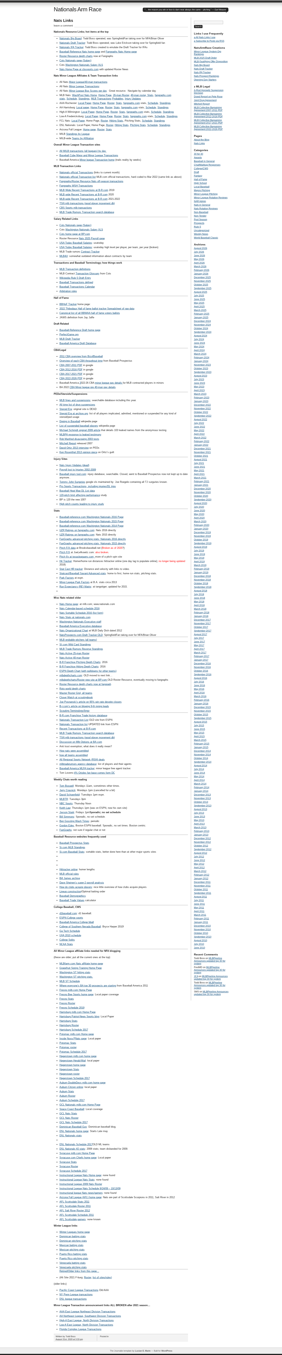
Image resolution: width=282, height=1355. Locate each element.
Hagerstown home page (72, 1065)
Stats (150, 95)
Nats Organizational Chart (73, 630)
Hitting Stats (116, 120)
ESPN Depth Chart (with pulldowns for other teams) (87, 671)
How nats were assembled (74, 750)
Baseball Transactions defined (76, 282)
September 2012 (202, 849)
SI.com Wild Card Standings (75, 644)
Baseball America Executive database (80, 626)
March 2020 (200, 521)
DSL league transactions (73, 1298)
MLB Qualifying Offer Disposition (211, 61)
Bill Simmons (66, 816)
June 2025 (199, 299)
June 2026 (199, 255)
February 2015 (201, 743)
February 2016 (201, 700)
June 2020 (199, 510)
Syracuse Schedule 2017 (73, 1170)
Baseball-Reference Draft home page (79, 330)
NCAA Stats (66, 944)
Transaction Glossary (87, 273)
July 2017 (199, 638)
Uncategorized (201, 230)
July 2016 (199, 681)
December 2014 (202, 751)
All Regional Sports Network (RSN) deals (82, 759)
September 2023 (202, 372)
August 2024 (200, 335)
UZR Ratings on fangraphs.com (76, 530)
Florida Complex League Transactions (80, 1329)
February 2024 (201, 357)
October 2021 (201, 456)
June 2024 (199, 343)
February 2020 (201, 525)
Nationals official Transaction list (77, 176)
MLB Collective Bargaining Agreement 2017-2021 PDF (208, 121)
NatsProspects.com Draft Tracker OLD (81, 634)
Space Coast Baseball (71, 1109)
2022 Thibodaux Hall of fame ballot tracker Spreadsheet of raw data (96, 308)
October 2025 (201, 284)
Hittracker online (68, 869)
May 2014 (199, 776)
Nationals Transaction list (73, 724)
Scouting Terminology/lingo (74, 710)
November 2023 (202, 365)
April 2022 (199, 434)
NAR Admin (200, 201)
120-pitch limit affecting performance (79, 495)
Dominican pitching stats (73, 1240)
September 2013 (202, 805)
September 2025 (202, 288)
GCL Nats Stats (68, 1113)
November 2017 (202, 623)
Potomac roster (68, 1047)
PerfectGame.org (68, 334)
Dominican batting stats (72, 1236)
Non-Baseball (201, 212)
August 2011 (200, 896)
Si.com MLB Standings (72, 847)
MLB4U (63, 256)
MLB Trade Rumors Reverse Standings (81, 648)
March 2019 (200, 565)
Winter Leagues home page (74, 1232)
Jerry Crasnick (67, 790)
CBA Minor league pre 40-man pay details (93, 387)
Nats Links (63, 20)
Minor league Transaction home (97, 159)
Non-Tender (200, 216)
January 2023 (201, 401)
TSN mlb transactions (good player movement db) (87, 203)
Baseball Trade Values (71, 900)
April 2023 (199, 390)
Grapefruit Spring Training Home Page (80, 968)
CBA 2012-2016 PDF (70, 369)
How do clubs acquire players (75, 887)
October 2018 (201, 583)
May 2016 (199, 689)
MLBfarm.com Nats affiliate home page (81, 963)
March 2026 (200, 266)
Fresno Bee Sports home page (76, 994)
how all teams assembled (73, 755)
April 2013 (199, 824)
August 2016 (200, 678)
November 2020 (202, 492)
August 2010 (200, 940)
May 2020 (199, 514)
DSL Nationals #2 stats (72, 1148)
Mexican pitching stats (72, 1249)
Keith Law (64, 807)
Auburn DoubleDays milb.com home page (82, 1082)
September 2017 (202, 630)
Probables (117, 98)
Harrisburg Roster (69, 1025)
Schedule (72, 98)
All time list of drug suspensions (77, 404)
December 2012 (202, 838)
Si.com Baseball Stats (71, 851)
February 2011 (201, 918)
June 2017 (199, 641)
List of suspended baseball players (78, 425)
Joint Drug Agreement (205, 100)
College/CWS (201, 168)
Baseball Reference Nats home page (79, 51)
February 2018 (201, 612)
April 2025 (199, 306)
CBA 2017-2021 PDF (70, 374)
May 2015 (199, 732)
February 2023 (201, 397)
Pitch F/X (64, 552)
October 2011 (201, 889)
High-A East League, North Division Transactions (86, 1320)
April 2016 (199, 692)
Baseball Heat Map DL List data (77, 490)
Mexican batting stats (71, 1245)
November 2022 (202, 408)
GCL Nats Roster (68, 1117)
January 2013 (201, 834)
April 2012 (199, 867)
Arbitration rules (68, 291)
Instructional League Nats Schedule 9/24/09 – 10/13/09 (89, 1188)
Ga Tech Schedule (69, 931)
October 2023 (201, 368)
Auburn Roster (67, 1095)
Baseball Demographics (72, 895)
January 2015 (201, 747)
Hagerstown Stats (69, 1069)
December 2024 (202, 321)
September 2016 (202, 674)
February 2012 (201, 875)
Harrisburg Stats (68, 1020)
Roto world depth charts (72, 688)
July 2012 (199, 856)
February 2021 (201, 481)
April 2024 (199, 350)
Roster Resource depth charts (76, 56)
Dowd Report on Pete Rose (208, 96)
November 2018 (202, 579)
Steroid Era (65, 409)
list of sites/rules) (102, 1277)
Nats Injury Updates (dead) (74, 465)
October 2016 (201, 671)
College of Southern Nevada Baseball (80, 926)
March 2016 (200, 696)
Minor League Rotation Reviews (211, 197)
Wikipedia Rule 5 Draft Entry (75, 277)
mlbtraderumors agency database (77, 764)
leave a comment (63, 25)
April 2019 (199, 561)
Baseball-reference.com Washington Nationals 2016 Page (91, 517)
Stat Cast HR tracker (71, 569)
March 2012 (200, 871)
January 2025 (201, 317)
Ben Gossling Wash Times (74, 821)
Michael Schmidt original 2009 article (79, 430)
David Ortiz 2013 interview (74, 447)
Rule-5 (197, 226)
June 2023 (199, 383)
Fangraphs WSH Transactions (76, 185)
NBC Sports (66, 803)
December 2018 (202, 576)
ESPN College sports (71, 917)
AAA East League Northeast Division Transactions (87, 1311)
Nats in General (202, 205)
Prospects (199, 223)
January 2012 (201, 878)
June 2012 (199, 860)
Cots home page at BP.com (74, 234)
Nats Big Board (202, 65)
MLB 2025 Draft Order (205, 58)
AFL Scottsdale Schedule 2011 (76, 1214)
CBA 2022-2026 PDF (70, 378)
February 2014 (201, 787)
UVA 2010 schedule (70, 935)
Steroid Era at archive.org (73, 413)
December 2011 (202, 882)
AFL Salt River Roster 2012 (74, 1210)
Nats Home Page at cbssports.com (79, 69)
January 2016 (201, 703)
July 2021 (199, 463)
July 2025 (199, 295)
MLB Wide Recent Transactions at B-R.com (83, 190)
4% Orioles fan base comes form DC (94, 772)
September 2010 (202, 936)
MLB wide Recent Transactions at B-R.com (83, 194)
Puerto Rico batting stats (73, 1254)
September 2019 (202, 543)
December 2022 (202, 405)
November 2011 (202, 885)
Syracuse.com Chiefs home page (77, 1157)
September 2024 (202, 332)
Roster (110, 103)
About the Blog (201, 139)
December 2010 (202, 926)
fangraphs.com (131, 103)
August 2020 (200, 503)
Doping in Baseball (69, 421)
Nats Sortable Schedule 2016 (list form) (81, 612)
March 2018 (200, 609)
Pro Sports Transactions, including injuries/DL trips (87, 486)
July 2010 (199, 944)
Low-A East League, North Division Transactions (86, 1324)
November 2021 (202, 452)
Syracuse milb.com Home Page (77, 1153)
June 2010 (199, 947)
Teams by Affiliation (83, 138)
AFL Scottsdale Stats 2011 (74, 1201)
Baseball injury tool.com (72, 474)
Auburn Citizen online (71, 1087)
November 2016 (202, 667)
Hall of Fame (200, 179)
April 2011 (199, 911)
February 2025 (201, 314)
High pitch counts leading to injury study (81, 504)
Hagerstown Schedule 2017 (74, 1078)
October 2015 (201, 714)
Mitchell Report (67, 443)
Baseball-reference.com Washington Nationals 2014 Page (91, 525)
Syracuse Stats (68, 1162)
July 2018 (199, 594)
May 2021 (199, 470)
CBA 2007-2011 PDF (70, 365)
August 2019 (200, 547)
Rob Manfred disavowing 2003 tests (79, 439)
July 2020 (199, 507)
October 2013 (201, 802)
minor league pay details (109, 382)
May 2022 (199, 430)
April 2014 (199, 780)
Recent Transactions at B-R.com (77, 728)
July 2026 (199, 252)
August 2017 (200, 634)
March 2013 (200, 827)
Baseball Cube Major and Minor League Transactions (88, 155)
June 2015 (199, 729)
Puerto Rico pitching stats (73, 1258)
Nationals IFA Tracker (71, 47)
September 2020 (202, 499)
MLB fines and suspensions (74, 400)
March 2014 (200, 783)
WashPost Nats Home (84, 95)
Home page (89, 129)
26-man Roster (121, 95)
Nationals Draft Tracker (72, 42)
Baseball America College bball (76, 922)
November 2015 (202, 711)
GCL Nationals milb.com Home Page (79, 1104)
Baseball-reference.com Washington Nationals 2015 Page (91, 521)
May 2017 (199, 645)
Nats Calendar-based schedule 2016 (79, 608)
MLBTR (63, 799)
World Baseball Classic (206, 237)
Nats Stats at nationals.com (75, 617)
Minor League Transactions (84, 86)
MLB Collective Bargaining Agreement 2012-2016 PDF (208, 115)
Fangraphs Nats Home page (121, 51)
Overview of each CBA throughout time (81, 360)
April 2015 (199, 736)
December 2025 (202, 277)
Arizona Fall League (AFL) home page (80, 1197)
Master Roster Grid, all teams (75, 693)
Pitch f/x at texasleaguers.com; (77, 556)
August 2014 (200, 765)
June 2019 (199, 554)
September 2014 (202, 762)
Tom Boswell (66, 785)
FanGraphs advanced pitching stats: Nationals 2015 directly (92, 543)
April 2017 (199, 649)
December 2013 (202, 794)
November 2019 (202, 536)
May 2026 (199, 259)
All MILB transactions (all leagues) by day (83, 151)
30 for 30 (198, 154)
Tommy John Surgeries (72, 481)
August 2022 (200, 419)
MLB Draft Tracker (69, 338)
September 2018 (202, 587)
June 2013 (199, 816)
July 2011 (199, 900)
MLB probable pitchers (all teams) (78, 639)
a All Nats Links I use (204, 37)
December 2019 (202, 532)
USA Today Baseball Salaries (75, 242)
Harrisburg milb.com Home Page (77, 1012)
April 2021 (199, 474)
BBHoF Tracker (68, 304)
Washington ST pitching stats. (76, 976)
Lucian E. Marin (143, 1351)
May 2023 (199, 386)
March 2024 (200, 354)
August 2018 (200, 590)
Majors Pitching (202, 190)
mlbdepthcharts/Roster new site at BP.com (83, 679)
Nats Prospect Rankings (206, 76)
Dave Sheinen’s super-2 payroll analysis (81, 882)
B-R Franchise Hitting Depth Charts (79, 666)
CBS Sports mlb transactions (75, 207)
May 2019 (199, 558)
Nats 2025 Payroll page (92, 238)
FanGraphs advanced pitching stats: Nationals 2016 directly (92, 539)
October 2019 (201, 539)
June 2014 (199, 773)
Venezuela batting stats (72, 1262)
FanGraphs (65, 829)
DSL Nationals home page (73, 1131)
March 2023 (200, 394)
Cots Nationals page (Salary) (75, 60)
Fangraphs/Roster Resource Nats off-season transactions (91, 181)
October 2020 (201, 496)
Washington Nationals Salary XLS (84, 64)
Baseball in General (204, 161)
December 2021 (202, 448)
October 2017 (201, 627)
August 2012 (200, 853)
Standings (84, 98)
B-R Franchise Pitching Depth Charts (80, 662)
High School (200, 183)
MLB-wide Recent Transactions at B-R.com (83, 198)
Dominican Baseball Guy (73, 1126)
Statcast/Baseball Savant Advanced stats (82, 573)
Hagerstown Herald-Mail (72, 1060)
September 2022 (202, 416)
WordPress (166, 1351)
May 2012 (199, 864)
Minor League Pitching (206, 194)
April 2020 (199, 518)
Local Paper (84, 103)
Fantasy (198, 175)
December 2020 (202, 488)
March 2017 (200, 652)
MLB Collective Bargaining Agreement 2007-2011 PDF (208, 109)
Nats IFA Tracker (202, 72)
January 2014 (201, 791)
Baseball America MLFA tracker (76, 768)
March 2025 (200, 310)
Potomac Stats (67, 1043)
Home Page (104, 95)
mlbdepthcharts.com (70, 675)
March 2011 (200, 915)
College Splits (67, 939)
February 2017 (201, 656)
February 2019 (201, 569)
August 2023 (200, 375)
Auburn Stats (66, 1091)
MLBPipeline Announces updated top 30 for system (209, 961)
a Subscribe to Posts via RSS (209, 41)
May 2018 (199, 601)
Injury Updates (133, 98)
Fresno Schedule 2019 (71, 1007)
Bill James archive (69, 878)
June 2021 (199, 467)
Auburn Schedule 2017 (72, 1100)
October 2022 (201, 412)
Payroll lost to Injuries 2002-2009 (77, 469)
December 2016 (202, 663)
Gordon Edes (66, 825)
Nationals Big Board (70, 38)
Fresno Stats (66, 998)
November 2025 (202, 281)
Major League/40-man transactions (88, 82)
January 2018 (201, 616)
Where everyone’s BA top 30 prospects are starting (87, 985)
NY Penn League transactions (76, 1294)
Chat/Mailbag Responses (207, 165)
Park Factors (66, 577)
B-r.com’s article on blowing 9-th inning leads (84, 706)
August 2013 (200, 809)
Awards (198, 157)
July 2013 (199, 813)
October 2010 (201, 933)
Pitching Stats (138, 125)
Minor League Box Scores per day (88, 90)
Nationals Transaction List (73, 719)
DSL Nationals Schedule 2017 (76, 1144)
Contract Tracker (90, 251)
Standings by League (78, 133)
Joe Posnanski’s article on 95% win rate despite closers (90, 701)
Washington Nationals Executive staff (80, 621)
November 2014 (202, 754)
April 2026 (199, 263)
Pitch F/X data (67, 547)
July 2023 (199, 379)
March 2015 (200, 740)
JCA (196, 976)
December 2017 (202, 620)
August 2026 (200, 248)
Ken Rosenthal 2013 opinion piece (78, 452)
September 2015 (202, 718)
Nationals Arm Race (77, 9)
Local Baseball (201, 186)
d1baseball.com (68, 913)
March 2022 (200, 437)
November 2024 (202, 324)
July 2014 (199, 769)
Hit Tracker (65, 561)
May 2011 (199, 907)
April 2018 (199, 605)
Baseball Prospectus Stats (74, 843)
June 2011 (199, 904)
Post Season (200, 219)
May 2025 (199, 303)
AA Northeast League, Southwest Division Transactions (90, 1316)
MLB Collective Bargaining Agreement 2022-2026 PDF (208, 128)
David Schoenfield (69, 794)
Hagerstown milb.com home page (77, 1056)
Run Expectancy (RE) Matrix (75, 586)
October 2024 (201, 328)
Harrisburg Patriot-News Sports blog (79, 1016)
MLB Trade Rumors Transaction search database (86, 212)
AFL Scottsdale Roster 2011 (75, 1206)
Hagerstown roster (69, 1073)
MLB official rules (69, 873)
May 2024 (199, 346)
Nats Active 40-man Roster (74, 657)
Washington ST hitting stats (74, 972)
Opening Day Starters (205, 79)
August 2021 (200, 459)
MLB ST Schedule (69, 981)
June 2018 (199, 598)
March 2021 (200, 477)
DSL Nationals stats (70, 1135)
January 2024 (201, 361)
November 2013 (202, 798)
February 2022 (201, 441)
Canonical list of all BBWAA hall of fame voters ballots (89, 313)
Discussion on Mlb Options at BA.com (80, 741)
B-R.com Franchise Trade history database (83, 715)
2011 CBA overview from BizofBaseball (81, 356)
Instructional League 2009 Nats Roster (80, 1184)
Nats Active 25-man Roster (74, 653)
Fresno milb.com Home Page (75, 990)
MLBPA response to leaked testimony (80, 434)
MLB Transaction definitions (75, 269)
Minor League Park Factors (74, 582)
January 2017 (201, 660)
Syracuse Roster (68, 1166)
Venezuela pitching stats (73, 1267)
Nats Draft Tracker (203, 68)
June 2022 (199, 426)
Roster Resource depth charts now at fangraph (85, 684)
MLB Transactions (101, 98)
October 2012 (201, 845)
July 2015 (199, 725)
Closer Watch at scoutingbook (76, 697)
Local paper (82, 107)
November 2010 (202, 929)
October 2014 (201, 758)
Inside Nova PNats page (73, 1038)
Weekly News (201, 234)
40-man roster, (139, 95)
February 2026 (201, 270)
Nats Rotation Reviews (206, 208)
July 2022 (199, 423)
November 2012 (202, 842)
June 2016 (199, 685)
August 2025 (200, 292)
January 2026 (201, 273)
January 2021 (201, 485)
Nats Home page (68, 604)
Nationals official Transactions (76, 172)
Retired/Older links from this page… (79, 1271)
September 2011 (202, 893)
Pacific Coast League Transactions (78, 1290)
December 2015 (202, 707)
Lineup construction (70, 891)
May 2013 (199, 820)
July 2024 (199, 339)
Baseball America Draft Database (77, 343)
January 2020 (201, 528)
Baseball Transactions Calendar (77, 286)
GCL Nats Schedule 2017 (73, 1122)
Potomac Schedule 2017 (73, 1051)
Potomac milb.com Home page (76, 1034)
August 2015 (200, 722)
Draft (196, 172)
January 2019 (201, 572)
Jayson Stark (66, 812)
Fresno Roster (67, 1003)
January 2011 (201, 922)
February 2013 (201, 831)
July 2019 (199, 550)
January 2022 (201, 445)
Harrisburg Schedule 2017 (73, 1029)
